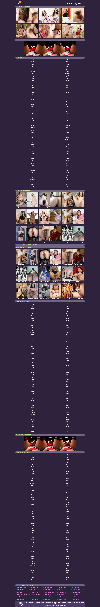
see (67, 153)
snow (32, 165)
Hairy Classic (62, 594)
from (33, 95)
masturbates (32, 127)
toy (32, 177)
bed (33, 73)
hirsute (32, 109)
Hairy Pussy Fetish (62, 587)
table (33, 172)
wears (32, 184)
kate (67, 111)
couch (32, 85)
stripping (33, 168)
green (67, 101)
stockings (32, 167)
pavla (67, 141)
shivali (32, 158)
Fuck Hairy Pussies (77, 592)
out (32, 139)
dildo (33, 87)
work (67, 188)
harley (32, 106)
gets (67, 97)
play (67, 142)
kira (67, 113)
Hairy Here (19, 592)
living (32, 120)
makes (67, 123)
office (67, 137)
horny (67, 109)
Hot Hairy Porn (20, 599)
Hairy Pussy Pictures (22, 594)
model (67, 130)
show (32, 160)
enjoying (33, 92)
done (67, 88)
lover (33, 365)
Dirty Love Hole (62, 596)
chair (67, 82)
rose (33, 153)
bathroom (32, 71)
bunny (32, 80)
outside (32, 141)
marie (32, 125)
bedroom (67, 73)
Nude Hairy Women (35, 594)
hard (67, 104)
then (67, 174)
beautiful (67, 71)
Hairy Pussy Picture (21, 587)
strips (67, 168)
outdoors (67, 139)
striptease (32, 170)
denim (67, 85)
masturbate (67, 125)
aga (67, 59)
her (32, 108)
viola (33, 182)
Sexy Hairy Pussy (76, 596)
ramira (67, 149)
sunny (67, 170)
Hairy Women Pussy (35, 596)
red (32, 151)
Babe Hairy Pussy (76, 589)
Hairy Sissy (75, 597)
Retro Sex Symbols (49, 597)
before (32, 75)
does (67, 87)
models (32, 132)
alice (67, 61)
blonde (67, 76)
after (33, 59)
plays (67, 144)
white (32, 186)
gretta (32, 102)
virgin (67, 182)
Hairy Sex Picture (62, 590)
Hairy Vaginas (34, 590)
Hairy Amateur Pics (49, 594)
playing (32, 144)
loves (67, 365)
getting (32, 99)
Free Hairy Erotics (35, 592)
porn (33, 146)
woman (32, 188)
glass (32, 101)
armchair (33, 68)
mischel (32, 130)
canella (32, 82)
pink (33, 142)
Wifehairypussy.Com (49, 592)
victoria (67, 181)
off (32, 137)
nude (67, 135)
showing (67, 160)
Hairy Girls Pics (20, 589)
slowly (32, 163)
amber (67, 64)
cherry (32, 83)
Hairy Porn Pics (62, 599)
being (67, 75)
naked (32, 134)
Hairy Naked (33, 589)
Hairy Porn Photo (34, 587)
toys (67, 177)
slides (67, 161)
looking (67, 120)
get (32, 97)
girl (67, 99)
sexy (67, 398)
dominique (32, 88)
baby (33, 69)
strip (67, 167)
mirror (67, 128)
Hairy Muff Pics (34, 599)
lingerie (32, 118)
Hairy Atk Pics (34, 597)
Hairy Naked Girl (48, 587)
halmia (32, 104)
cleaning (67, 83)
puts (33, 149)
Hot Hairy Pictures (76, 599)
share (32, 156)
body (67, 78)
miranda (32, 128)
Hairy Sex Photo (48, 590)
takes (67, 172)
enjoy (67, 90)
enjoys (67, 92)
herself (67, 108)
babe (67, 68)
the (32, 174)
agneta (32, 61)
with (67, 186)
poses (67, 146)
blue (33, 78)
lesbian (67, 116)
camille (67, 80)
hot (32, 111)
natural (67, 134)
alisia (33, 62)
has (67, 106)
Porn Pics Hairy (76, 590)
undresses (32, 179)
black (32, 76)
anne (67, 66)
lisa (67, 118)
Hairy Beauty (20, 596)
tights (32, 175)
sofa (67, 165)
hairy (67, 102)
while (67, 184)
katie (33, 113)
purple (32, 148)
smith (67, 163)
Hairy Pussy (47, 589)
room (67, 151)
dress (32, 90)
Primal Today (75, 594)
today (67, 175)
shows (32, 161)
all (67, 62)
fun (67, 95)
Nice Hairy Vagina (21, 597)
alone (32, 64)
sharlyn (67, 156)
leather (67, 115)
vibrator (32, 181)
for (32, 94)
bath (67, 69)
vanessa (67, 179)
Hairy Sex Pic (62, 597)
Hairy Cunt (19, 590)
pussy (67, 148)
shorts (67, 158)
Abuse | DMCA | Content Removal (60, 605)
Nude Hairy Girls (75, 587)
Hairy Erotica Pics (63, 592)
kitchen (32, 115)
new (33, 135)
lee (32, 116)
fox (67, 94)
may (67, 127)
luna (33, 123)
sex (32, 398)
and (33, 66)
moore (67, 132)
